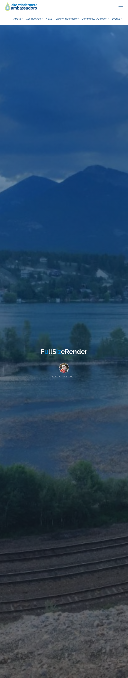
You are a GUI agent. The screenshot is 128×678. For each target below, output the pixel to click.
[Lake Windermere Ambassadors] (21, 6)
